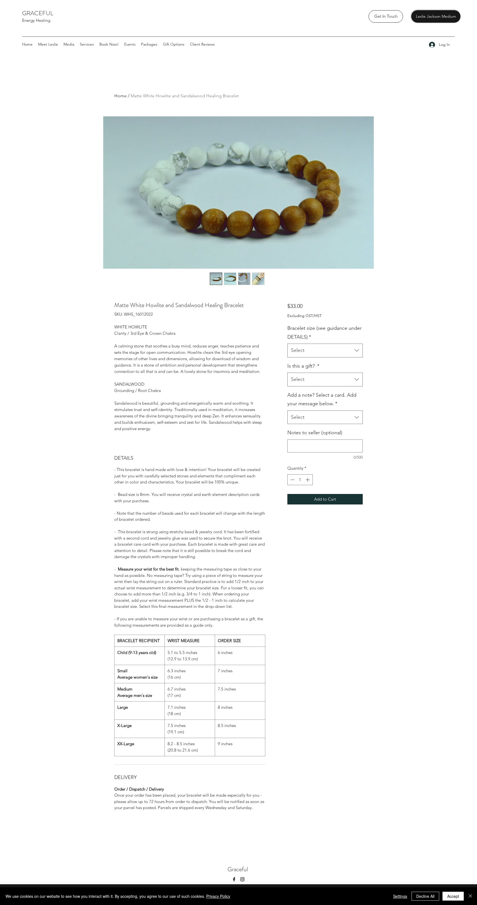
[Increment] (308, 480)
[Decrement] (292, 480)
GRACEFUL (38, 13)
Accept (453, 896)
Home (120, 95)
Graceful (238, 869)
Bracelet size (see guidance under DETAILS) (324, 332)
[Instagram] (242, 879)
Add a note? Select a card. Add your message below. (321, 399)
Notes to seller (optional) (314, 433)
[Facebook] (234, 879)
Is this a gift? (303, 366)
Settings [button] (400, 896)
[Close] (470, 896)
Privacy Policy (218, 896)
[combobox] (325, 350)
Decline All (425, 896)
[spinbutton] (299, 480)
